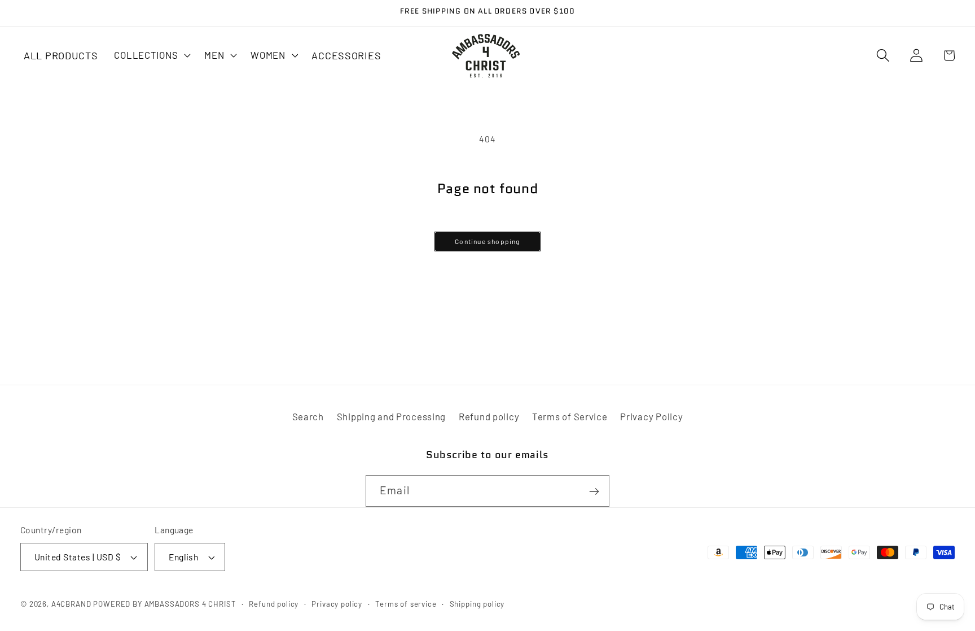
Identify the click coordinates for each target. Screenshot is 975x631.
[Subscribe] (594, 491)
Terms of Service (570, 416)
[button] (151, 55)
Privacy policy (336, 603)
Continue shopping (487, 241)
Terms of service (405, 603)
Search (308, 416)
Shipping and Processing (391, 416)
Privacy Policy (651, 416)
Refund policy (489, 416)
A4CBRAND (71, 603)
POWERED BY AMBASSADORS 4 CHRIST (164, 603)
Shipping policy (477, 603)
